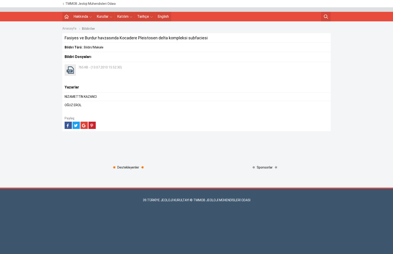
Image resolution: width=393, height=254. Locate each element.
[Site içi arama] (326, 16)
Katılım (122, 16)
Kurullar (102, 16)
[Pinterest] (92, 125)
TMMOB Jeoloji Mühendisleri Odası (90, 3)
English (163, 16)
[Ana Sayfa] (66, 16)
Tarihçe (143, 16)
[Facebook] (68, 125)
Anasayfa (69, 28)
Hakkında (80, 16)
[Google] (84, 125)
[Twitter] (76, 125)
